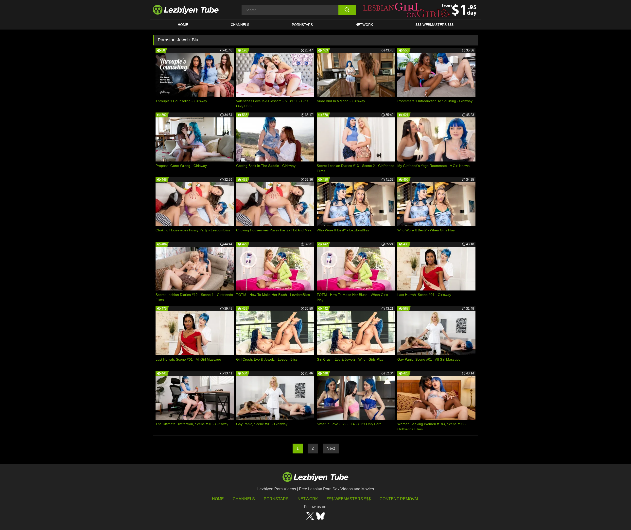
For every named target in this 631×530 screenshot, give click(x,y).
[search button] (346, 10)
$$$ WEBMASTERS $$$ (435, 25)
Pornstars (302, 25)
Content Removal (399, 499)
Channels (244, 499)
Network (364, 25)
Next (331, 448)
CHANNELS (240, 25)
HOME (183, 25)
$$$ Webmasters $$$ (349, 499)
